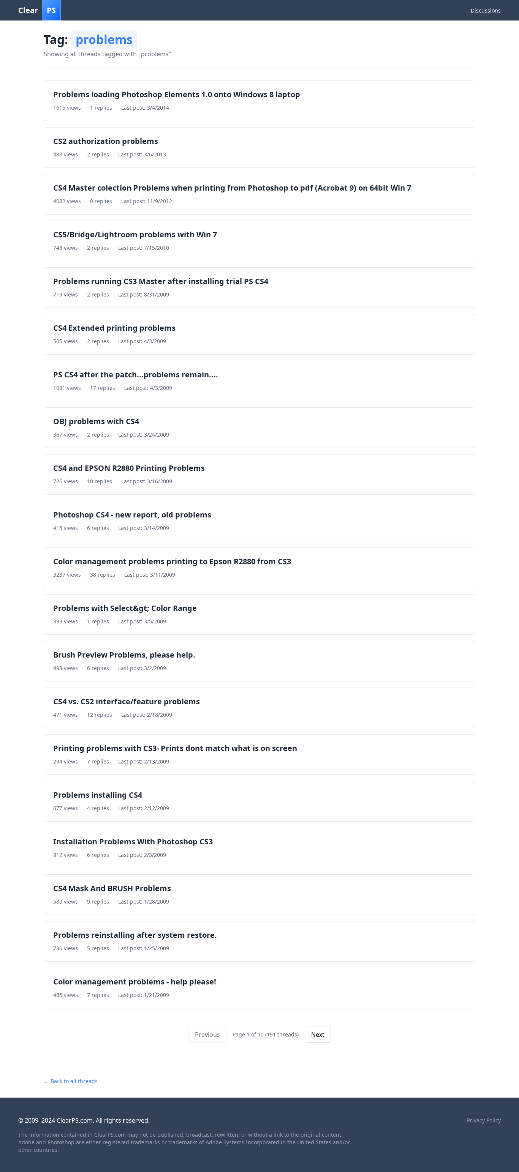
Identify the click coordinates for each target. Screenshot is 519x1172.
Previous (207, 1034)
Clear (37, 10)
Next (317, 1034)
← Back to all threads (71, 1081)
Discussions (486, 10)
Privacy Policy (484, 1120)
